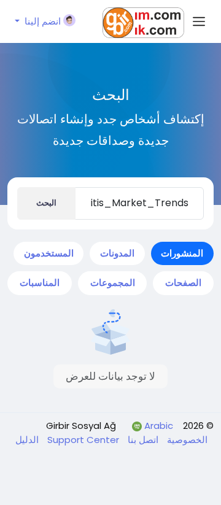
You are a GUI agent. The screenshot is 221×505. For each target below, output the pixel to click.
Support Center (82, 439)
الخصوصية (186, 439)
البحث (46, 203)
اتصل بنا (141, 439)
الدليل (27, 439)
